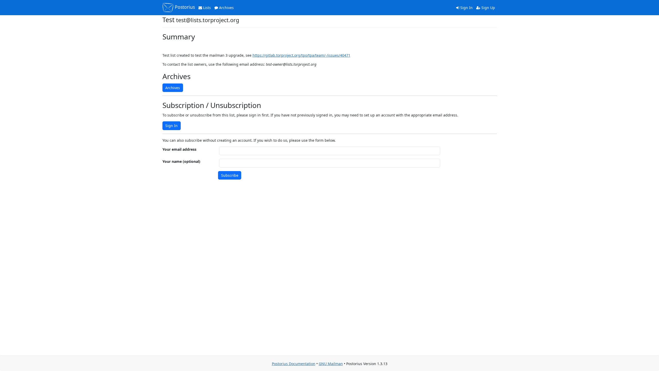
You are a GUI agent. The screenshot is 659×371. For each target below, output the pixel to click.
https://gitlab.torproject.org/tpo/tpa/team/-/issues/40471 (301, 55)
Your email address (179, 149)
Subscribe (229, 175)
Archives (226, 7)
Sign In (466, 7)
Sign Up (487, 7)
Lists (206, 7)
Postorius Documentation (293, 363)
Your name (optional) (181, 161)
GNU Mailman (331, 363)
